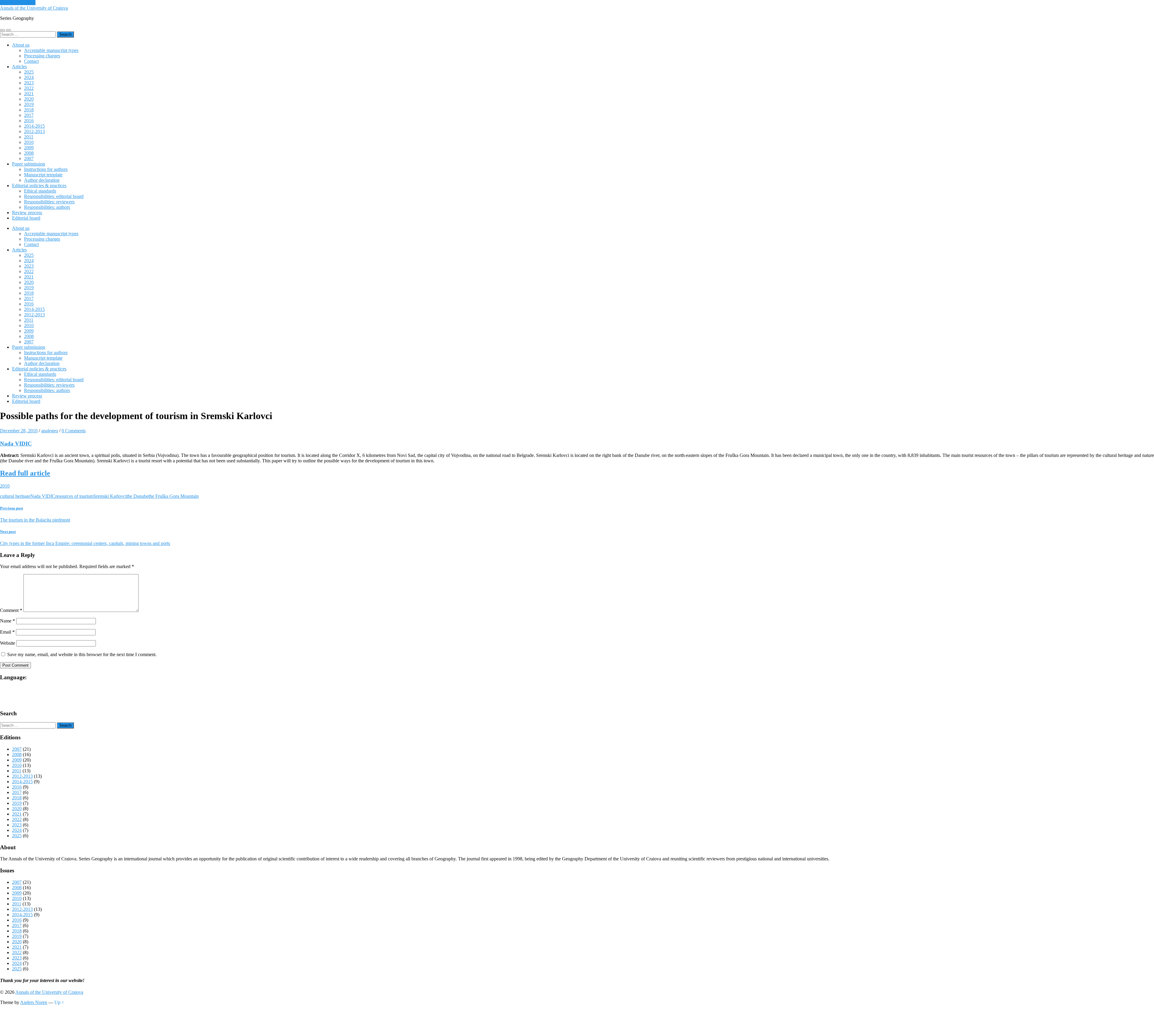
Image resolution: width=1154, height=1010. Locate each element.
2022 (29, 88)
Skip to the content (17, 2)
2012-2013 (34, 131)
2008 (29, 153)
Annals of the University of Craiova (34, 8)
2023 (29, 82)
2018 (29, 109)
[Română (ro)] (17, 697)
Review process (27, 212)
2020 (29, 99)
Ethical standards (40, 190)
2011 (28, 136)
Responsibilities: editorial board (54, 196)
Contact (31, 61)
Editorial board (26, 218)
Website (7, 643)
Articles (19, 66)
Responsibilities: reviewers (49, 201)
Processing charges (42, 55)
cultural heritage (15, 496)
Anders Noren (33, 1002)
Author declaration (42, 180)
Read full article (25, 473)
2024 (29, 77)
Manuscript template (43, 174)
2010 (29, 142)
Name (7, 620)
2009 (29, 147)
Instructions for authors (46, 169)
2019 (29, 104)
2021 (29, 93)
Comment (11, 610)
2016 (29, 120)
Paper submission (28, 163)
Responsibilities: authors (47, 207)
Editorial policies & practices (39, 185)
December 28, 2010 (19, 430)
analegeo (49, 430)
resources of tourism (74, 496)
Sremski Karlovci (110, 496)
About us (20, 44)
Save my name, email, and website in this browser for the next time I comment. (82, 654)
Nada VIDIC (16, 443)
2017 (29, 115)
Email (7, 631)
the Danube (137, 496)
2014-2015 (34, 126)
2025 (29, 72)
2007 (29, 158)
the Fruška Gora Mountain (173, 496)
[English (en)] (17, 688)
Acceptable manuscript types (51, 50)
